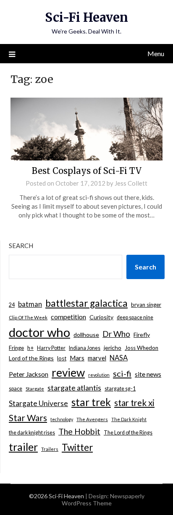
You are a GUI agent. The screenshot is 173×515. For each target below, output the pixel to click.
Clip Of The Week (28, 317)
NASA (119, 358)
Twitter (77, 447)
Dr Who (116, 334)
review (68, 372)
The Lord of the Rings (128, 433)
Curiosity (101, 317)
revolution (99, 375)
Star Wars (28, 417)
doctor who (39, 332)
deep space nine (135, 317)
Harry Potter (51, 348)
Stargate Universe (38, 403)
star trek (91, 402)
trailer (23, 446)
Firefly (142, 334)
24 (12, 305)
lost (61, 358)
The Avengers (92, 419)
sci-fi (122, 373)
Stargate (35, 388)
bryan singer (146, 304)
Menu (155, 53)
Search (21, 245)
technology (61, 419)
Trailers (49, 449)
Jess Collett (131, 183)
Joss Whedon (141, 347)
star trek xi (134, 403)
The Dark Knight (129, 419)
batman (30, 304)
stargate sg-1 (120, 389)
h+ (30, 347)
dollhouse (86, 334)
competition (68, 317)
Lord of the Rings (31, 358)
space (15, 389)
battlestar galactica (86, 303)
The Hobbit (79, 431)
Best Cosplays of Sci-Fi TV (87, 171)
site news (148, 374)
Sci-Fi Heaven (86, 17)
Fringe (16, 347)
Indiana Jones (84, 348)
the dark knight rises (32, 433)
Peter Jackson (28, 374)
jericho (112, 347)
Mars (77, 358)
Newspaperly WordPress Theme (103, 499)
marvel (97, 358)
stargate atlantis (74, 387)
